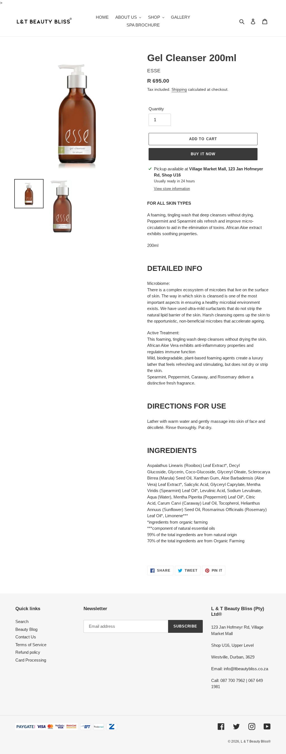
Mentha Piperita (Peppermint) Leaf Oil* (208, 497)
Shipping (179, 89)
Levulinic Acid (212, 490)
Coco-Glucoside (200, 471)
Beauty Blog (26, 629)
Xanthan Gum (206, 478)
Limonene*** (176, 515)
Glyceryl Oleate (231, 471)
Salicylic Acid (196, 484)
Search (21, 621)
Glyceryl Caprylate (227, 484)
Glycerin (175, 471)
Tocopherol (229, 503)
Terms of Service (30, 644)
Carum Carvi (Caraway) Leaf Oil (187, 503)
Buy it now (203, 154)
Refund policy (27, 652)
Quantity (156, 108)
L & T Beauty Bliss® (256, 741)
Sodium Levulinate (244, 490)
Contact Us (25, 636)
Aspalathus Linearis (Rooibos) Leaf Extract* (187, 465)
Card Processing (30, 660)
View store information (172, 189)
